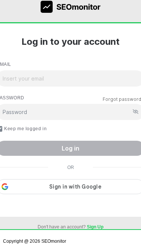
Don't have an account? (70, 227)
